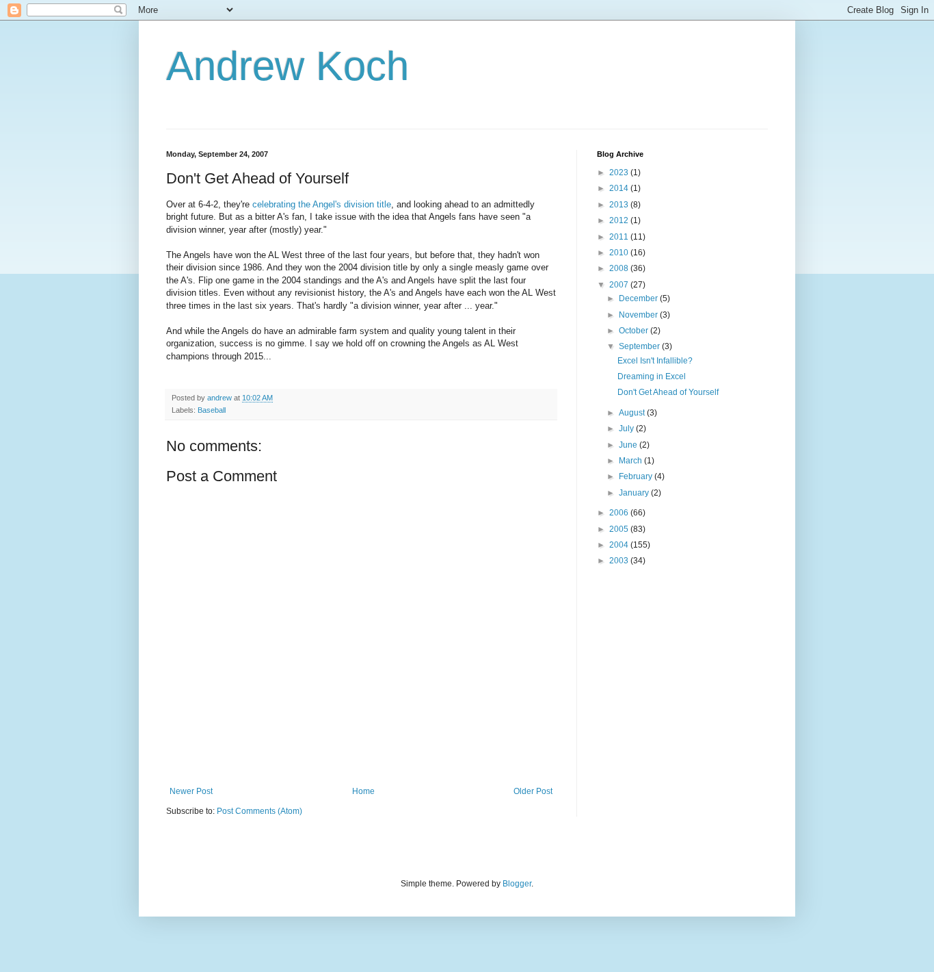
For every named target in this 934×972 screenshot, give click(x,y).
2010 (619, 252)
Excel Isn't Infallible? (655, 361)
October (634, 330)
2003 (619, 560)
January (635, 493)
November (639, 315)
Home (363, 791)
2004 (619, 545)
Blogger (517, 883)
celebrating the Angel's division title (321, 204)
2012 (619, 220)
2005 (619, 529)
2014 (619, 188)
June (629, 445)
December (639, 298)
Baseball (212, 410)
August (633, 413)
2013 (619, 204)
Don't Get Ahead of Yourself (668, 392)
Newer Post (191, 791)
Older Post (532, 791)
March (631, 460)
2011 (619, 237)
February (636, 476)
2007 (619, 285)
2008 (619, 268)
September (640, 346)
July (627, 428)
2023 (619, 172)
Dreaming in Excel (651, 376)
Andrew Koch (287, 66)
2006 (619, 512)
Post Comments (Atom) (259, 811)
